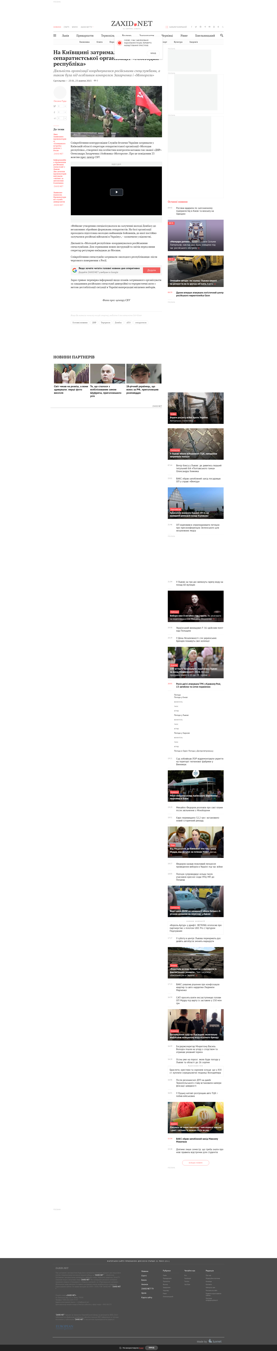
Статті (66, 27)
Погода (177, 695)
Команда (209, 1281)
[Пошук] (220, 35)
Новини (57, 27)
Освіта (100, 42)
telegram (205, 27)
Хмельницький (205, 35)
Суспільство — (60, 80)
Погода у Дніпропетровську (200, 751)
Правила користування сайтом (213, 1294)
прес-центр (87, 157)
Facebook (187, 1278)
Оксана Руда (60, 101)
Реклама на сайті (211, 1290)
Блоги (75, 27)
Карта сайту (146, 1297)
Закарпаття (146, 35)
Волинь (127, 35)
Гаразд (153, 53)
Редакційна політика (213, 1278)
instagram (200, 27)
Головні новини (80, 322)
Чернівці (167, 35)
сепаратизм (140, 322)
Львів (65, 35)
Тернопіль (108, 35)
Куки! (141, 1348)
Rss (185, 1275)
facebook (191, 27)
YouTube (187, 1284)
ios (218, 27)
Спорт (164, 42)
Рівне (184, 35)
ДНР (94, 322)
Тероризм (105, 322)
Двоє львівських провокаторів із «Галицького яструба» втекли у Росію (59, 142)
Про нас (208, 1275)
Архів (143, 1293)
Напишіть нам (210, 1287)
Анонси (144, 1284)
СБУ (79, 134)
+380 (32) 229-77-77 (70, 1300)
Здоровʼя (193, 42)
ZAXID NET (131, 24)
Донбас (118, 322)
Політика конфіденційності (212, 1299)
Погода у (181, 697)
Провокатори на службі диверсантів (59, 197)
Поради (113, 42)
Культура (178, 42)
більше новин (196, 1163)
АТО (129, 322)
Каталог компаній (178, 27)
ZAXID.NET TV (86, 27)
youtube (209, 27)
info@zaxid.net (83, 1302)
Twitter (186, 1281)
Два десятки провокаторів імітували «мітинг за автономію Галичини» (59, 171)
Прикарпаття (84, 35)
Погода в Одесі (181, 751)
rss (223, 27)
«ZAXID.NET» (71, 1295)
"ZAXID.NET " (99, 1275)
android (214, 27)
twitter (196, 27)
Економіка (84, 42)
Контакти (209, 1284)
